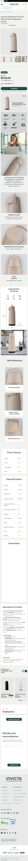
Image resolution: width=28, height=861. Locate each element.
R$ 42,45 (7, 80)
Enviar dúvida (14, 765)
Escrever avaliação (14, 719)
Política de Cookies (17, 800)
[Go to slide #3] (18, 59)
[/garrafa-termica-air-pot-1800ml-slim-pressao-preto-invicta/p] (7, 684)
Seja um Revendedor (17, 790)
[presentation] (23, 671)
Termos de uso (16, 803)
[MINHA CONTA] (23, 4)
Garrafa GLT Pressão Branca (20, 694)
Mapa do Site (5, 800)
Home (2, 11)
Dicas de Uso (4, 796)
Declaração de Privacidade (18, 796)
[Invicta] (14, 4)
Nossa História (5, 790)
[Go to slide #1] (4, 59)
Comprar (14, 88)
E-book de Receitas (6, 793)
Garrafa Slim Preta (5, 694)
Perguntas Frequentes (6, 803)
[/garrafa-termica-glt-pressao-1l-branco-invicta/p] (21, 684)
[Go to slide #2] (11, 59)
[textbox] (14, 8)
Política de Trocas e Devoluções (19, 793)
